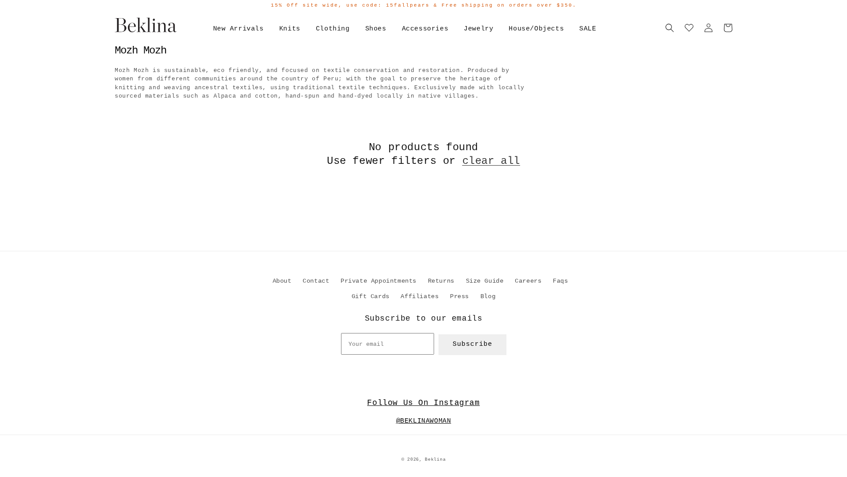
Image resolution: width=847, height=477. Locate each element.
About (282, 280)
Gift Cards (371, 296)
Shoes (375, 29)
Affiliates (419, 296)
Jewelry (478, 29)
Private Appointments (378, 280)
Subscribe (472, 344)
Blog (487, 296)
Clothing (333, 29)
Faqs (560, 280)
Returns (441, 280)
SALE (587, 29)
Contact (316, 280)
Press (459, 296)
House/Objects (536, 29)
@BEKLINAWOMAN (423, 421)
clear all (491, 161)
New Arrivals (238, 29)
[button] (669, 28)
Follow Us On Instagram (423, 402)
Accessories (425, 29)
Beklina (435, 459)
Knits (289, 29)
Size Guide (485, 280)
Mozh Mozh (140, 51)
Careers (528, 280)
